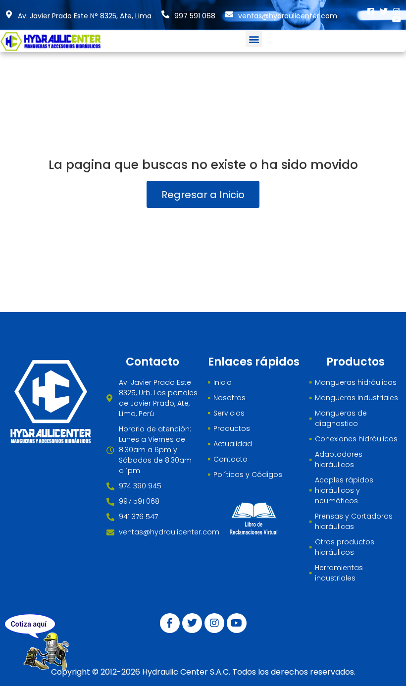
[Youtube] (397, 19)
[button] (254, 39)
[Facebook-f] (170, 623)
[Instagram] (397, 11)
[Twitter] (384, 11)
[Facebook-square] (371, 11)
